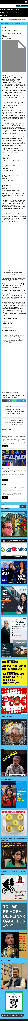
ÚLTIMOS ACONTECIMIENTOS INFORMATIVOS (12, 1015)
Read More (5, 446)
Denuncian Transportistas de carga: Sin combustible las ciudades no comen (14, 437)
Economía (7, 433)
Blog (15, 12)
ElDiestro (16, 9)
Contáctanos (3, 15)
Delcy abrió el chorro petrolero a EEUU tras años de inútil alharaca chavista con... (18, 20)
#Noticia (3, 27)
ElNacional (10, 12)
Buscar (2, 504)
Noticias (2, 9)
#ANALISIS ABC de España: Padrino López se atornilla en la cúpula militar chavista (14, 471)
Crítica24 (2, 12)
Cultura (9, 9)
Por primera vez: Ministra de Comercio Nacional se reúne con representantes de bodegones (13, 488)
